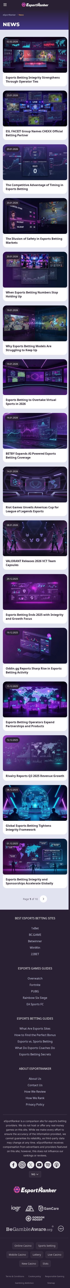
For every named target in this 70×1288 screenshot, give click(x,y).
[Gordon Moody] (35, 1218)
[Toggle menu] (5, 4)
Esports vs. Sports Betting (35, 1041)
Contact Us (35, 1085)
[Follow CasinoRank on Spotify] (48, 1164)
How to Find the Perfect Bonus (35, 1035)
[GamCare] (49, 1208)
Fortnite (35, 985)
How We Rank (35, 1098)
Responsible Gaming (54, 1276)
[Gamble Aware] (30, 1228)
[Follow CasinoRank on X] (30, 1164)
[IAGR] (16, 1208)
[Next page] (43, 898)
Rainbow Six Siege (35, 998)
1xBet (35, 928)
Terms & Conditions (15, 1276)
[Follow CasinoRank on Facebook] (13, 1164)
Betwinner (35, 941)
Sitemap (51, 1283)
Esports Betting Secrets (35, 1054)
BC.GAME (35, 935)
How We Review (35, 1092)
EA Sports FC (35, 1004)
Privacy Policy (35, 1104)
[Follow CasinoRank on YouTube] (39, 1164)
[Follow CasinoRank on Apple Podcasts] (56, 1164)
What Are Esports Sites (35, 1029)
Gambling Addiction (24, 1283)
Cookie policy (34, 1276)
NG (33, 1174)
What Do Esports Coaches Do (35, 1048)
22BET (35, 954)
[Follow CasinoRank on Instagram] (22, 1164)
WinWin (35, 948)
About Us (35, 1079)
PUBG (35, 991)
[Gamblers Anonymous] (29, 1208)
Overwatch (35, 978)
